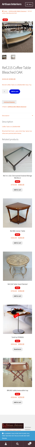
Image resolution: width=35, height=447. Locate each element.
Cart (27, 442)
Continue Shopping (9, 102)
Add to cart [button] (17, 190)
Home (5, 11)
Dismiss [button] (4, 438)
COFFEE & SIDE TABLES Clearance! (17, 11)
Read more (17, 349)
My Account (6, 444)
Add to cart (14, 91)
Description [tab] (5, 115)
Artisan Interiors (11, 4)
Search (17, 444)
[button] (30, 24)
